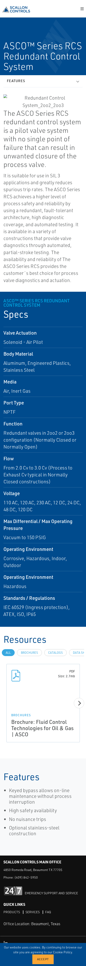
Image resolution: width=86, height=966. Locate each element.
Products (11, 912)
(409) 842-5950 (26, 877)
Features (16, 81)
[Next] (79, 703)
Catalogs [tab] (55, 652)
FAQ (48, 912)
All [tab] (8, 652)
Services (32, 912)
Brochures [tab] (29, 652)
